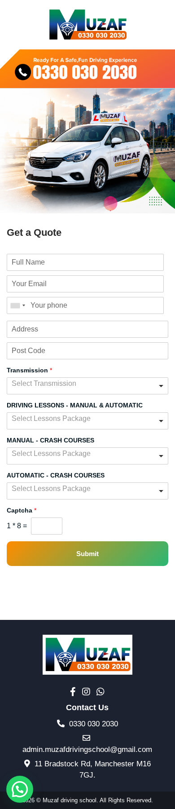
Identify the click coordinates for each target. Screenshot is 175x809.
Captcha (21, 510)
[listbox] (87, 385)
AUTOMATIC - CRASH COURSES (56, 475)
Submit (87, 553)
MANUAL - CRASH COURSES (50, 440)
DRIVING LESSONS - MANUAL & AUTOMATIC (75, 405)
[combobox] (17, 305)
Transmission (29, 370)
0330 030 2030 (92, 724)
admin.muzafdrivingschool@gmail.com (87, 749)
